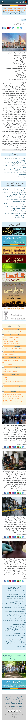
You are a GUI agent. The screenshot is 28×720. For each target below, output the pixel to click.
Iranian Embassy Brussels (10, 341)
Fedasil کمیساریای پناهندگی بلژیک (12, 332)
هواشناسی (19, 699)
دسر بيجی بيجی (20, 178)
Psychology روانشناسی (15, 357)
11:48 (15, 150)
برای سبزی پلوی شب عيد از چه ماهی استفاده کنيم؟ (15, 173)
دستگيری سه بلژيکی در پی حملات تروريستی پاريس (15, 211)
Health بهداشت (15, 352)
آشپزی (23, 20)
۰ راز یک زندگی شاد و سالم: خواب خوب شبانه (16, 596)
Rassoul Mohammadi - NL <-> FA (13, 402)
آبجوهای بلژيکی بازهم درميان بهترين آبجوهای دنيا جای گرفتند (15, 163)
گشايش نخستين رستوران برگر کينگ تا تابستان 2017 (14, 166)
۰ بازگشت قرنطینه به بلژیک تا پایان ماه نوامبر (16, 619)
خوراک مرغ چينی (20, 217)
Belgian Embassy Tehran (10, 339)
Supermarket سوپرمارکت (15, 386)
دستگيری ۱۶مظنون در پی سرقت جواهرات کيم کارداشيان (16, 200)
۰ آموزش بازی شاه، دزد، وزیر (19, 624)
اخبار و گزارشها (18, 697)
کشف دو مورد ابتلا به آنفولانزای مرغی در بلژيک (14, 190)
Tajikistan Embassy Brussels (11, 343)
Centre (5, 377)
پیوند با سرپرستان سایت (14, 703)
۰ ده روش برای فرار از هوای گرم (18, 633)
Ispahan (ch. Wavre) (9, 370)
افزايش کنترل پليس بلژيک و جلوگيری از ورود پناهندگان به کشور (14, 193)
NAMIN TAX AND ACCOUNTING (12, 349)
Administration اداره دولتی (15, 329)
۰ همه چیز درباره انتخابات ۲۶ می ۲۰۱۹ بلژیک (15, 641)
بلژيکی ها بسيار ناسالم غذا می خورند (14, 214)
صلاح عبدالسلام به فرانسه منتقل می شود (15, 204)
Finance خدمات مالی (15, 346)
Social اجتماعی (15, 374)
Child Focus (6, 379)
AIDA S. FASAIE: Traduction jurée (13, 396)
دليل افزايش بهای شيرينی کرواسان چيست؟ (15, 159)
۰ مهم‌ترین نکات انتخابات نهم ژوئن (18, 602)
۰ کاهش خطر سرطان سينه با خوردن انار (17, 626)
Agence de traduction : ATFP (12, 394)
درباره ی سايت (12, 701)
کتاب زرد (8, 697)
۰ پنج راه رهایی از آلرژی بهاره (19, 647)
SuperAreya (6, 389)
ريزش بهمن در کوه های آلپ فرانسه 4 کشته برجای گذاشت (14, 197)
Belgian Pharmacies (9, 354)
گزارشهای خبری (14, 587)
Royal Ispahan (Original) (10, 371)
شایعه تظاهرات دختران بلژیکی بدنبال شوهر (14, 657)
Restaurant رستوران (15, 367)
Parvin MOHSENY (8, 364)
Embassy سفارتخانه (15, 334)
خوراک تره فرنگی (20, 215)
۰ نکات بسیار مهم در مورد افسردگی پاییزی (16, 628)
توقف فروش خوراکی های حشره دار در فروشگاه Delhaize (14, 170)
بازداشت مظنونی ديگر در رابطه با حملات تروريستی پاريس (15, 207)
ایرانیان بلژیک (19, 2)
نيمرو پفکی (21, 176)
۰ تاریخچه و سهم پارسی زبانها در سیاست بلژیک (15, 639)
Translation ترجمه (15, 391)
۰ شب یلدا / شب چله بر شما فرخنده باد (17, 594)
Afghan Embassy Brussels (11, 337)
